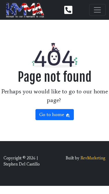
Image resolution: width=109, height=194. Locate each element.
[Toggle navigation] (97, 10)
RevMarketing (93, 158)
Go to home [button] (52, 114)
